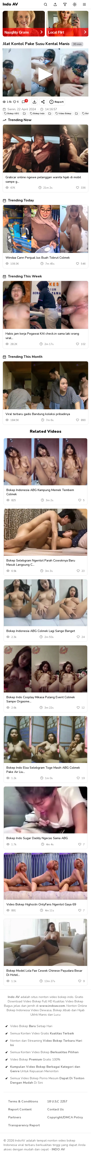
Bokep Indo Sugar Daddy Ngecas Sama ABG (37, 838)
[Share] (42, 101)
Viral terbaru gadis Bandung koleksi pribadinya (38, 414)
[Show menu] (84, 4)
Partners (14, 1117)
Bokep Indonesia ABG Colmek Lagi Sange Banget (40, 631)
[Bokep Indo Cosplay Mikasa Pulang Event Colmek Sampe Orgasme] (45, 668)
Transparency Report (24, 1125)
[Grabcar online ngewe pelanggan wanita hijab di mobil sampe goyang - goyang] (45, 149)
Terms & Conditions (23, 1101)
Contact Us (55, 1109)
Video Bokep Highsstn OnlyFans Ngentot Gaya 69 (41, 904)
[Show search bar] (45, 4)
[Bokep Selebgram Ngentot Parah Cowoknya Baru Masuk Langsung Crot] (45, 532)
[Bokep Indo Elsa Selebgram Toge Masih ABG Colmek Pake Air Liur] (45, 739)
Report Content (20, 1109)
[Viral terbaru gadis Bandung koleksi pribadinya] (45, 385)
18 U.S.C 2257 (57, 1101)
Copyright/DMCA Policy (65, 1117)
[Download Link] (34, 101)
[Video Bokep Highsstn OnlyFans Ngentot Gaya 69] (45, 876)
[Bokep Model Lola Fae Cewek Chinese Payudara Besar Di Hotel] (45, 942)
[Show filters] (65, 4)
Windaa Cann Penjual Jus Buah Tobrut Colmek (38, 258)
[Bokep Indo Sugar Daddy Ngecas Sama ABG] (45, 810)
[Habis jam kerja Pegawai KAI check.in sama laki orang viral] (45, 305)
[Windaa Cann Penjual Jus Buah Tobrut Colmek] (45, 229)
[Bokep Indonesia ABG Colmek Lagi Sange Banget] (45, 602)
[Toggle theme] (75, 4)
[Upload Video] (55, 4)
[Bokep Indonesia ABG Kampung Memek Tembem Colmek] (45, 461)
